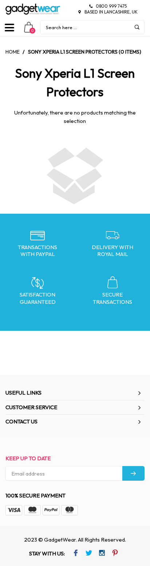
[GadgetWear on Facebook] (76, 553)
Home (12, 52)
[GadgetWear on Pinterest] (115, 553)
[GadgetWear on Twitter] (89, 553)
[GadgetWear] (32, 9)
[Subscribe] (133, 473)
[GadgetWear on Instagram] (102, 553)
